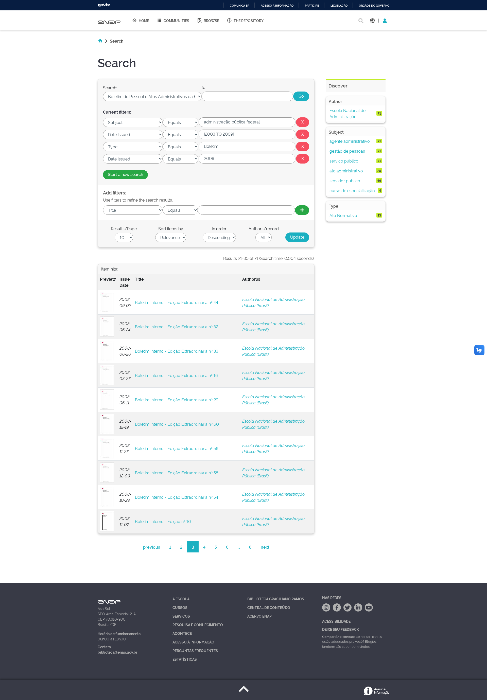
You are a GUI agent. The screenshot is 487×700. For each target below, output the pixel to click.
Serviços (181, 616)
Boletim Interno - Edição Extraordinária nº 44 (176, 302)
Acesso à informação (277, 5)
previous (151, 547)
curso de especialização (352, 190)
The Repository (249, 20)
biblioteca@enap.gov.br (117, 652)
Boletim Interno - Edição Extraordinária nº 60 (177, 424)
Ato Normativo (343, 215)
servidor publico (344, 180)
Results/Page (124, 228)
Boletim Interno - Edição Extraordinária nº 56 (176, 448)
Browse (211, 20)
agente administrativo (349, 141)
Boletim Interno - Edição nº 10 (163, 521)
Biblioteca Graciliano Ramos (275, 598)
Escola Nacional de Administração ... (347, 113)
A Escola (180, 598)
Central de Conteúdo (268, 607)
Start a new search (125, 174)
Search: (110, 87)
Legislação (339, 5)
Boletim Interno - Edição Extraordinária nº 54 (176, 497)
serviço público (343, 161)
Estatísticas (184, 659)
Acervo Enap (259, 616)
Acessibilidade (336, 621)
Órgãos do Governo (374, 5)
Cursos (179, 607)
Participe (312, 5)
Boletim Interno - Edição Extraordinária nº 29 (176, 399)
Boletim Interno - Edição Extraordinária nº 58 (176, 472)
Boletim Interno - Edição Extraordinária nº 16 (176, 375)
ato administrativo (346, 170)
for (204, 87)
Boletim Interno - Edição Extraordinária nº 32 (176, 326)
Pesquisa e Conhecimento (197, 624)
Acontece (182, 633)
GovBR (104, 5)
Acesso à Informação (193, 641)
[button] (372, 20)
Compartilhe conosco (339, 636)
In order (219, 228)
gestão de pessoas (347, 151)
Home (144, 20)
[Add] (302, 210)
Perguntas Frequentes (195, 650)
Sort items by (170, 228)
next (265, 547)
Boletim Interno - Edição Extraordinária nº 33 (176, 351)
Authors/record (264, 228)
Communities (176, 20)
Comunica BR (239, 5)
